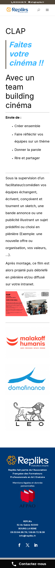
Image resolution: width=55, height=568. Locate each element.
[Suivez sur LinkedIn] (35, 545)
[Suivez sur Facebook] (19, 545)
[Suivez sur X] (27, 545)
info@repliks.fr (27, 535)
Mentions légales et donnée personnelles (27, 484)
